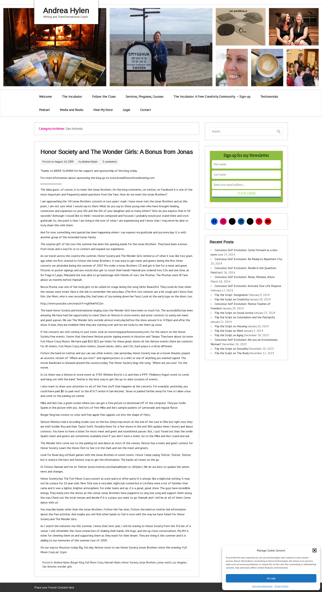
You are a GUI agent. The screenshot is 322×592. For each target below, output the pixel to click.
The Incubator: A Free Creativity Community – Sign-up (211, 96)
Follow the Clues (104, 96)
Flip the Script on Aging (229, 335)
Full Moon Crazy (94, 562)
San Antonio (49, 566)
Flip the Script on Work (229, 330)
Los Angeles (180, 562)
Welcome (45, 96)
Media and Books (71, 110)
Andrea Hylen (90, 161)
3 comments (109, 161)
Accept (271, 578)
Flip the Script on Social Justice (234, 313)
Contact (145, 110)
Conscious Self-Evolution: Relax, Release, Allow (245, 277)
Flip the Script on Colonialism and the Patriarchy (245, 317)
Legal (126, 110)
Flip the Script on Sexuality (231, 348)
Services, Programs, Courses (144, 96)
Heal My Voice (103, 110)
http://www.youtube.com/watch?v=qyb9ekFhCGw (71, 303)
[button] (314, 550)
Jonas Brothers (147, 562)
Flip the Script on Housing (231, 326)
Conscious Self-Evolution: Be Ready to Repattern (245, 259)
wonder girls (65, 566)
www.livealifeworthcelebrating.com (132, 178)
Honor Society (130, 562)
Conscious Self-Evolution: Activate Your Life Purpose (248, 286)
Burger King (77, 562)
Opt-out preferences (262, 586)
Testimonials (269, 96)
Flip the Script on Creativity (232, 299)
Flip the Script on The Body (232, 353)
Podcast (44, 110)
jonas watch (164, 562)
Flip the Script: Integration (231, 295)
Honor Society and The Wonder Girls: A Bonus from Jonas (116, 151)
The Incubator (72, 96)
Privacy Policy (281, 586)
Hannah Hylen (113, 562)
